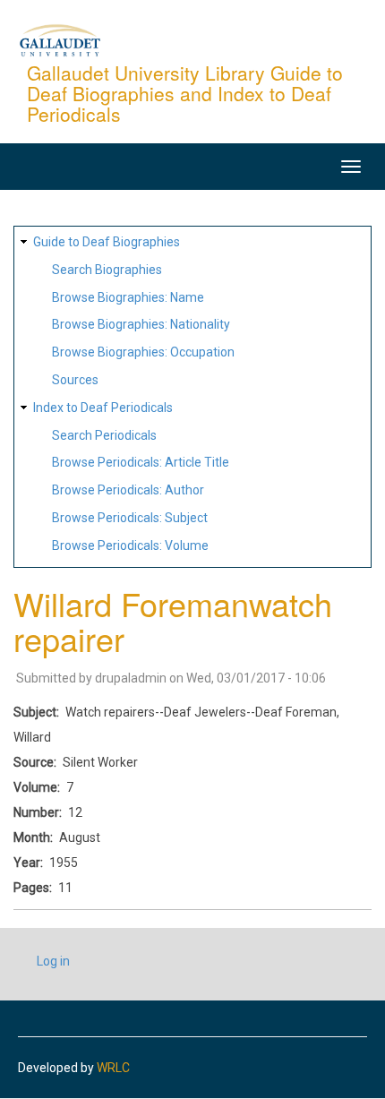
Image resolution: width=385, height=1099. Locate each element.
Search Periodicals (104, 435)
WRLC (113, 1067)
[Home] (60, 39)
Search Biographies (107, 269)
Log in (53, 961)
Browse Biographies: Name (128, 297)
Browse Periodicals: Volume (130, 545)
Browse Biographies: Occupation (143, 352)
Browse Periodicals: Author (128, 490)
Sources (75, 380)
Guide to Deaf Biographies (106, 242)
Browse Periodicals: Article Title (140, 462)
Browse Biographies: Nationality (141, 324)
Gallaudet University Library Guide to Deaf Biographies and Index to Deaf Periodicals (185, 93)
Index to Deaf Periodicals (103, 407)
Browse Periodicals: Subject (130, 518)
